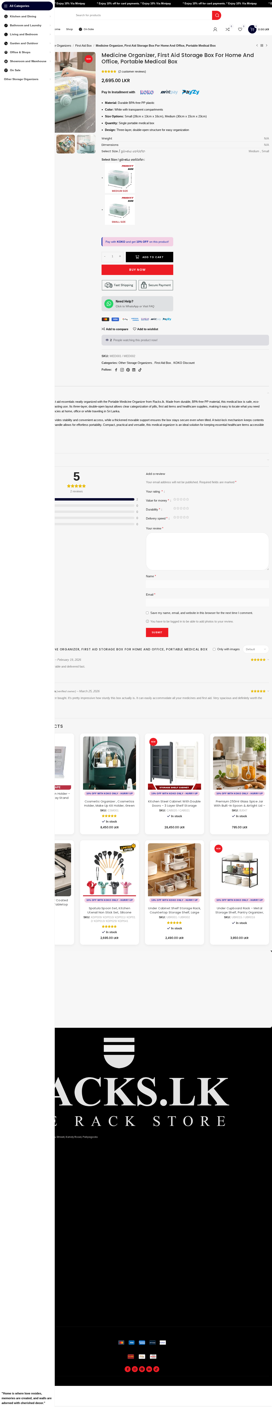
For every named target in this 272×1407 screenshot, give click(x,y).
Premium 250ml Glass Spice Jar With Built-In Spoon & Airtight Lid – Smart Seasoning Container (239, 805)
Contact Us (20, 1197)
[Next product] (266, 45)
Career (17, 1270)
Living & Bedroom (24, 1230)
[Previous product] (257, 45)
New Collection (22, 1257)
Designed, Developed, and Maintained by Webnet (237, 1383)
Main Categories (27, 1204)
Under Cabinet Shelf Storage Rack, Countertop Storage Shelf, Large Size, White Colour (174, 912)
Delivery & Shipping (25, 1298)
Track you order (23, 1291)
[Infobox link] (142, 959)
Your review (154, 528)
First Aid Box (83, 45)
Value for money (157, 500)
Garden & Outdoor (25, 1224)
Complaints (20, 1304)
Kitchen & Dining (23, 1211)
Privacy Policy (21, 1177)
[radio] (139, 178)
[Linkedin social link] (149, 1369)
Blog (16, 1277)
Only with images (228, 649)
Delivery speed (156, 518)
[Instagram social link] (135, 1369)
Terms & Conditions (25, 1190)
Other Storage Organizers (135, 362)
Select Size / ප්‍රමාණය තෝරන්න (123, 159)
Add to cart (153, 257)
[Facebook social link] (128, 1369)
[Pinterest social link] (142, 1369)
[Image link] (142, 1342)
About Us (18, 1171)
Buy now (137, 270)
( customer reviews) (132, 71)
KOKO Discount (184, 362)
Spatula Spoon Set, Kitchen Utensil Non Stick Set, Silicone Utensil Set (109, 912)
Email (150, 594)
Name (151, 576)
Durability (153, 509)
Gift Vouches (21, 1317)
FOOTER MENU (24, 1244)
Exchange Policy (23, 1184)
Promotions (20, 1311)
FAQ (15, 1251)
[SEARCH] (216, 15)
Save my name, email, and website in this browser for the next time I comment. (201, 613)
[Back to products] (261, 45)
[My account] (215, 29)
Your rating (154, 491)
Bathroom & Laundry (26, 1217)
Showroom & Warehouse (29, 1237)
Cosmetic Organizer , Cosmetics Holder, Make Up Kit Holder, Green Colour (109, 805)
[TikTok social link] (156, 1369)
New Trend (20, 1264)
